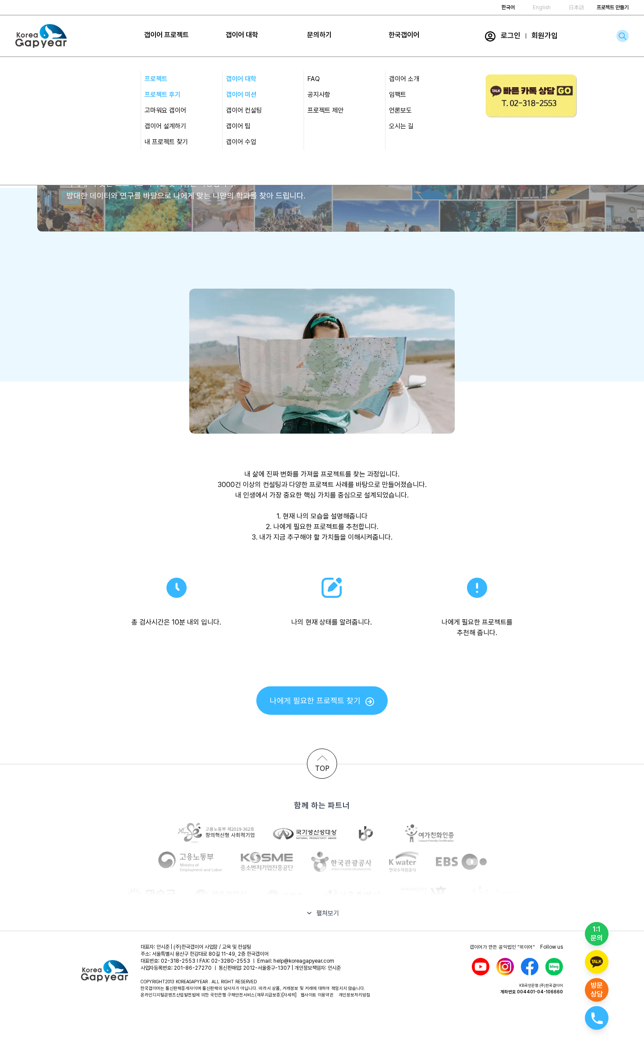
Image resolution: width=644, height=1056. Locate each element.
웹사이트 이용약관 (317, 994)
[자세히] (289, 994)
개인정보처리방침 (354, 994)
